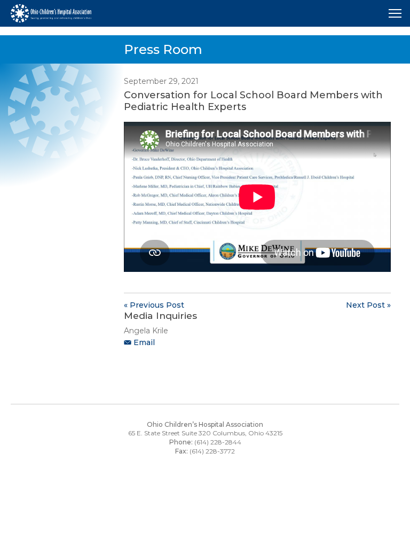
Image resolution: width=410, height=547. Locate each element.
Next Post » (368, 305)
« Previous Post (154, 305)
